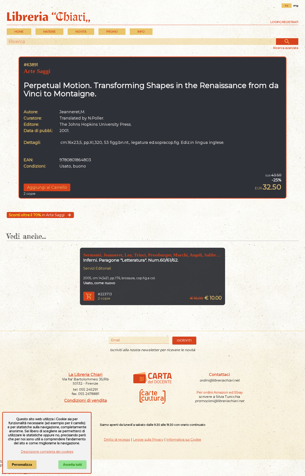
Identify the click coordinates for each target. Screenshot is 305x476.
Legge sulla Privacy (148, 440)
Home (19, 31)
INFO (141, 31)
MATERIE (49, 31)
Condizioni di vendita (85, 400)
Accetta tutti (72, 464)
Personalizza (22, 464)
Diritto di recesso (117, 440)
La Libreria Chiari (85, 374)
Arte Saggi (37, 71)
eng (295, 5)
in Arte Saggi (37, 215)
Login (275, 22)
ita (286, 5)
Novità (80, 31)
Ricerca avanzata (285, 48)
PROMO (112, 31)
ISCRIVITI (184, 340)
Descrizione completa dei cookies (47, 452)
